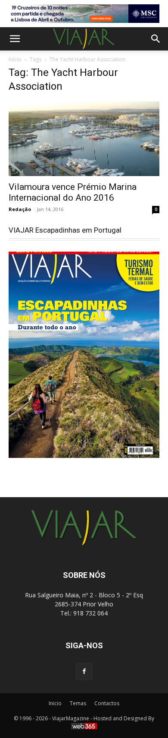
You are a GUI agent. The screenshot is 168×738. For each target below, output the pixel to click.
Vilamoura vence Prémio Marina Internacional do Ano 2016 (73, 192)
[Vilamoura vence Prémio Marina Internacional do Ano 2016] (84, 138)
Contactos (106, 703)
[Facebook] (84, 671)
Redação (20, 209)
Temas (78, 703)
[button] (14, 38)
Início (15, 59)
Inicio (55, 703)
